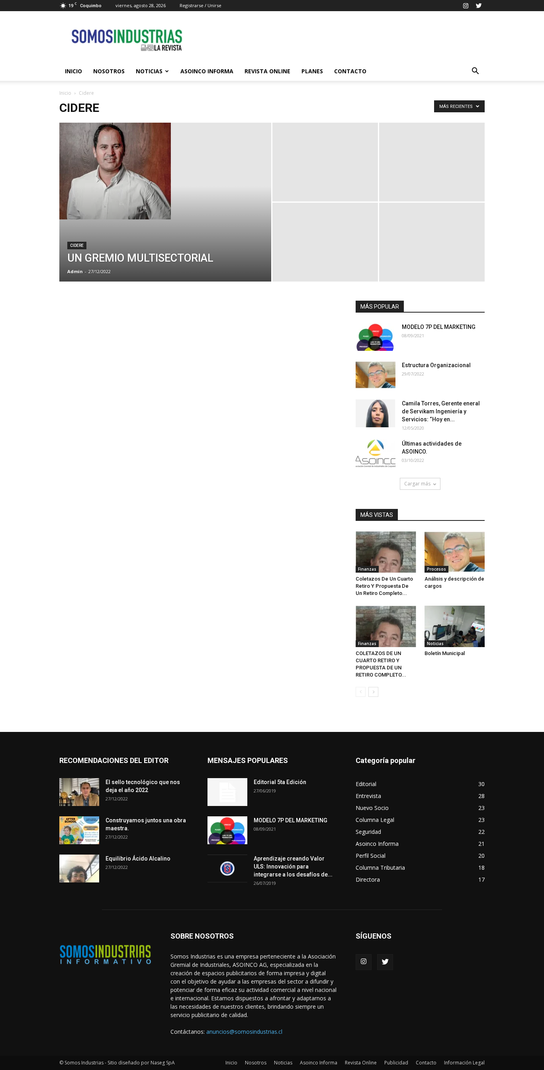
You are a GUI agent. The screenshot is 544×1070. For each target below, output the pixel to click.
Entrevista (368, 796)
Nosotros (109, 71)
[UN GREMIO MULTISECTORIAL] (165, 171)
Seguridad (368, 831)
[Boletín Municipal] (455, 626)
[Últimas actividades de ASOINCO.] (375, 454)
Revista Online (267, 71)
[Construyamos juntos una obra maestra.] (79, 830)
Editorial (366, 784)
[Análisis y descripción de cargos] (455, 552)
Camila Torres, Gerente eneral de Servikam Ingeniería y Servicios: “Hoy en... (441, 411)
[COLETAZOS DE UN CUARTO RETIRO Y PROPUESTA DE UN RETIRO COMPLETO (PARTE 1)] (386, 626)
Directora (368, 879)
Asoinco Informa (206, 71)
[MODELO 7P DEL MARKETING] (375, 337)
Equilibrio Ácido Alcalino (138, 858)
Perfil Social (370, 855)
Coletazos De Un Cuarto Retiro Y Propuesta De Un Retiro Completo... (384, 586)
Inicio (73, 71)
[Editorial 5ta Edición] (227, 792)
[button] (475, 71)
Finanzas (367, 569)
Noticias (149, 71)
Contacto (350, 71)
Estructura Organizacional (436, 365)
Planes (312, 71)
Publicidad (396, 1062)
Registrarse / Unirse (200, 5)
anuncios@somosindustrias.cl (244, 1031)
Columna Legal (375, 820)
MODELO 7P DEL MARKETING (439, 327)
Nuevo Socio (372, 808)
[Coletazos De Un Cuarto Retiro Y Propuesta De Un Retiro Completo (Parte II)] (386, 552)
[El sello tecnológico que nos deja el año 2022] (79, 792)
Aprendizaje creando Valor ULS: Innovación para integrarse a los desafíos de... (293, 866)
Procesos (436, 569)
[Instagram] (466, 5)
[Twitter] (479, 5)
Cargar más (417, 483)
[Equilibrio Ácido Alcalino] (79, 868)
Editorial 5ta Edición (280, 782)
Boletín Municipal (445, 653)
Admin (75, 271)
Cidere (77, 245)
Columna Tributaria (380, 867)
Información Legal (464, 1062)
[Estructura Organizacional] (375, 375)
